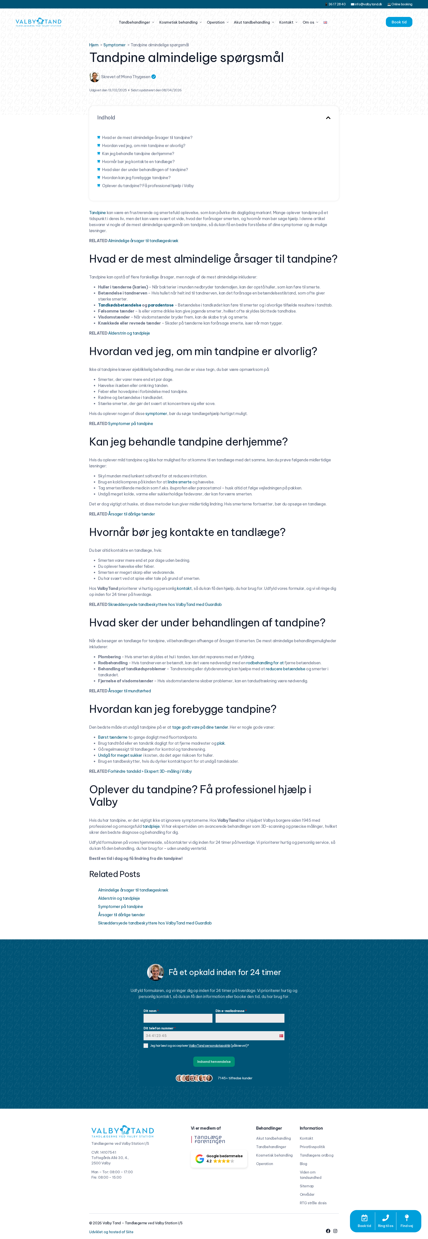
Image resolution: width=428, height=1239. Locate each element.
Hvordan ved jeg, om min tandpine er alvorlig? (143, 145)
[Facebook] (328, 1231)
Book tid (364, 1226)
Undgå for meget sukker (120, 755)
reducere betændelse (285, 668)
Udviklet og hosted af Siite (111, 1232)
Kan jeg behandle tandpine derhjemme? (138, 153)
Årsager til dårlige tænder (131, 514)
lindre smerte (179, 482)
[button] (328, 117)
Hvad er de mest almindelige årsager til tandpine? (147, 137)
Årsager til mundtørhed (129, 690)
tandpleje (151, 826)
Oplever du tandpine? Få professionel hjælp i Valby (148, 185)
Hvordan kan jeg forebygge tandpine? (136, 177)
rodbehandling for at (265, 662)
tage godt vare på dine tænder (200, 727)
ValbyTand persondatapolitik (209, 1046)
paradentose (161, 305)
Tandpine (97, 212)
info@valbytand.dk (368, 4)
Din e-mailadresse (231, 1011)
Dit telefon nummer (160, 1028)
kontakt (184, 588)
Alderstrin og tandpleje (129, 333)
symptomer (156, 413)
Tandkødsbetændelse (119, 305)
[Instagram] (335, 1231)
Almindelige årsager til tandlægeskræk (143, 240)
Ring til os (385, 1226)
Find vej (407, 1226)
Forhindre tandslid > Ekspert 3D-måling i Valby (150, 771)
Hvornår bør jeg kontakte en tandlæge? (138, 161)
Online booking (401, 4)
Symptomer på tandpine (130, 423)
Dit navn (151, 1011)
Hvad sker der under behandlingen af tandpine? (145, 169)
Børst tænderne (113, 737)
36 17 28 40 (337, 4)
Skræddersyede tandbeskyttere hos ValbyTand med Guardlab (165, 604)
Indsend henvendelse (214, 1062)
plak (221, 743)
